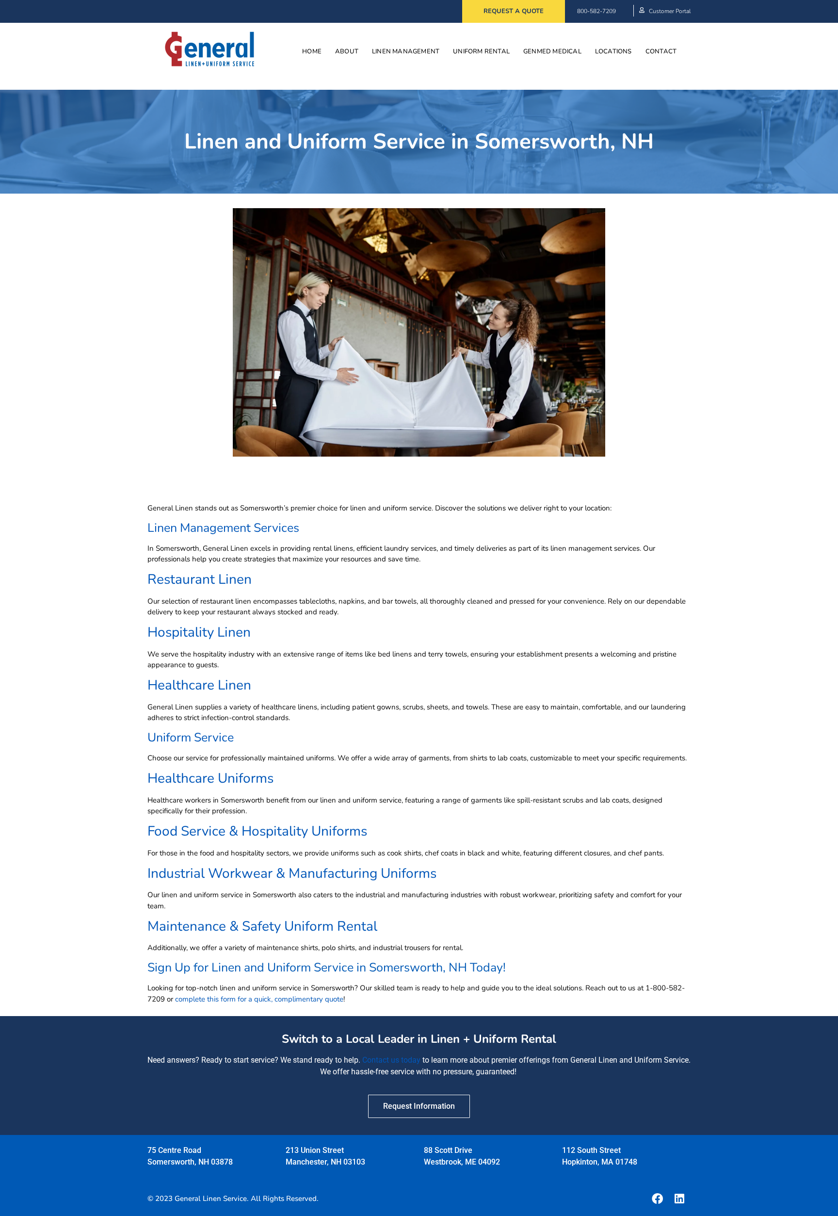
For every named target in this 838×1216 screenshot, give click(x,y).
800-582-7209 (596, 11)
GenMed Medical (552, 51)
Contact (661, 51)
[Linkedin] (679, 1198)
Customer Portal (670, 11)
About (346, 51)
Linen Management (405, 51)
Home (312, 51)
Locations (613, 51)
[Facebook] (657, 1198)
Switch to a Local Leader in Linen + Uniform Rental (419, 1039)
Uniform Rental (481, 51)
